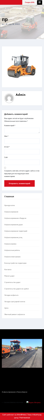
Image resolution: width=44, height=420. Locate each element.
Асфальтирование (11, 212)
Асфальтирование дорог (13, 224)
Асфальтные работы (12, 250)
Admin (21, 95)
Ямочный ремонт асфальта (14, 314)
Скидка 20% (29, 2)
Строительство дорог (12, 282)
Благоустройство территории (15, 263)
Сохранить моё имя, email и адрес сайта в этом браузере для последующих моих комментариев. (21, 174)
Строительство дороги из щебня (16, 289)
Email (7, 147)
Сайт (6, 157)
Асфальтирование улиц (13, 237)
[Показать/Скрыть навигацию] (39, 2)
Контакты (7, 269)
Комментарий (9, 125)
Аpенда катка (9, 205)
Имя (6, 136)
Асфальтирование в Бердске (15, 218)
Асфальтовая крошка (12, 257)
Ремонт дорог (9, 276)
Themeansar (24, 417)
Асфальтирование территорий (15, 231)
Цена (6, 308)
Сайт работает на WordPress (14, 414)
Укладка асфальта (11, 295)
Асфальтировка (10, 244)
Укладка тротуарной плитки (14, 301)
